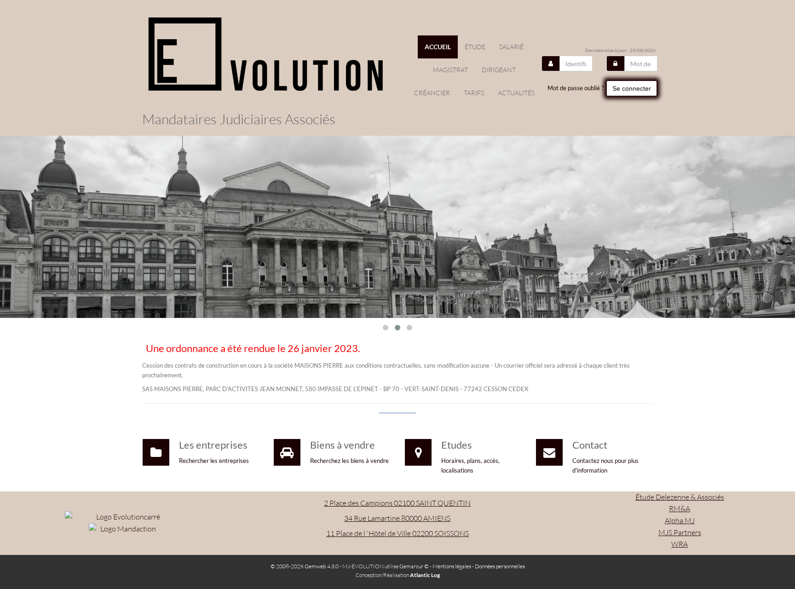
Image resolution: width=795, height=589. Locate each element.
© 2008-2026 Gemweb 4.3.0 (305, 566)
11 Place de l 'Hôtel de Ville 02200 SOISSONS (397, 533)
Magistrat (450, 70)
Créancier (432, 93)
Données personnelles (500, 566)
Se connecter (631, 88)
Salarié (511, 47)
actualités (516, 93)
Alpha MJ (680, 520)
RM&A (679, 508)
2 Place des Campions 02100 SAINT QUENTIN (397, 503)
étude (475, 47)
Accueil (438, 47)
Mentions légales (451, 566)
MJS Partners (679, 532)
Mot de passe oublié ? (575, 88)
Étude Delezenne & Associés (679, 497)
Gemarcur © (414, 566)
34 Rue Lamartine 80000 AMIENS (397, 518)
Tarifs (474, 93)
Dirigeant (499, 70)
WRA (679, 544)
